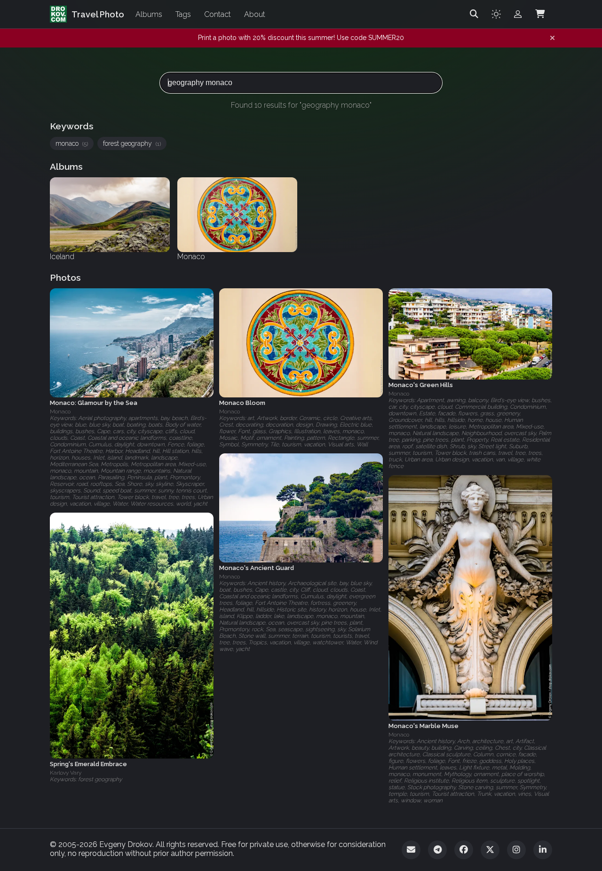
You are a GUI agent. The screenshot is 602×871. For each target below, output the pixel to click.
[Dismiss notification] (552, 38)
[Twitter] (490, 849)
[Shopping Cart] (539, 14)
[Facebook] (463, 849)
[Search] (474, 14)
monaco (71, 143)
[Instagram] (516, 849)
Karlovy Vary (65, 772)
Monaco (60, 411)
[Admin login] (518, 14)
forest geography (132, 143)
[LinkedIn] (542, 849)
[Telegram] (437, 849)
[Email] (411, 849)
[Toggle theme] (496, 14)
